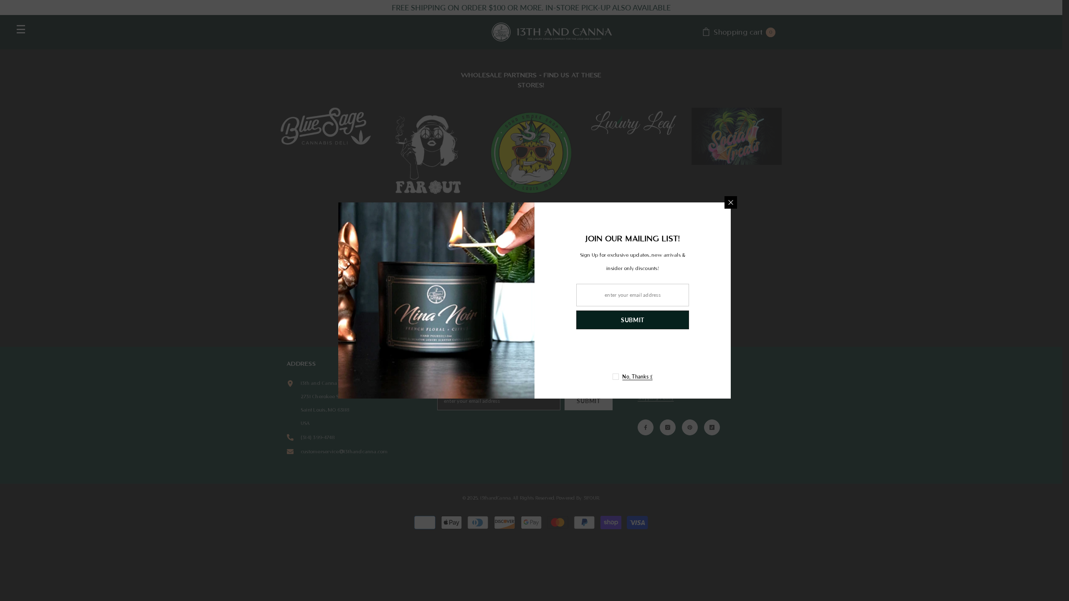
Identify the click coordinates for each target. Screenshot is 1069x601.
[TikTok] (659, 355)
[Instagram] (624, 355)
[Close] (730, 202)
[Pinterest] (641, 355)
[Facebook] (606, 355)
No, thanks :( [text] (637, 377)
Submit (632, 319)
